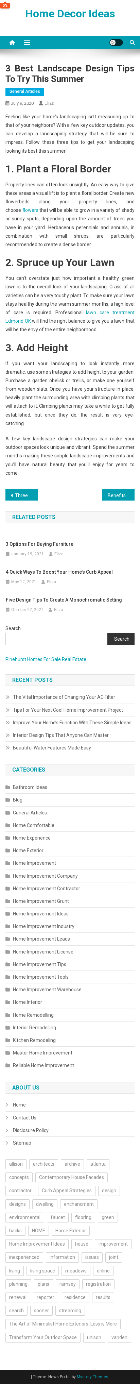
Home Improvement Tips (39, 964)
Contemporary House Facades (71, 1177)
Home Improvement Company (45, 876)
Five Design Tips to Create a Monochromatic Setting (64, 600)
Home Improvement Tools (41, 977)
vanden (119, 1337)
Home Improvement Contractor (46, 888)
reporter (45, 1297)
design (109, 1190)
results (103, 1297)
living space (42, 1270)
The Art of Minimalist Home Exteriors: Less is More (63, 1324)
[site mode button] (116, 42)
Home (19, 1105)
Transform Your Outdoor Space (43, 1337)
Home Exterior (28, 850)
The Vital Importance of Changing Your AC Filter (64, 697)
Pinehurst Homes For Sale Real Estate (45, 659)
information (62, 1257)
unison (94, 1337)
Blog (17, 800)
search (16, 1310)
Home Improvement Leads (41, 939)
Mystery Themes (92, 1376)
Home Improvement (34, 863)
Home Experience (32, 838)
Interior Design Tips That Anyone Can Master (61, 735)
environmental (24, 1217)
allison (16, 1164)
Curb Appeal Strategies (67, 1190)
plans (43, 1284)
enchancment (79, 1204)
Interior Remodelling (34, 1027)
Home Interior (27, 1002)
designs (17, 1204)
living (14, 1270)
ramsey (67, 1284)
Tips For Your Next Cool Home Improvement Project (68, 710)
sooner (41, 1310)
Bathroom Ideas (30, 787)
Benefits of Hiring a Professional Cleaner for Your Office (121, 495)
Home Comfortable (33, 825)
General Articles (25, 91)
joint (113, 1257)
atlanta (98, 1164)
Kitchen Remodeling (34, 1040)
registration (98, 1284)
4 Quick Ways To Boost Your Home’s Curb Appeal (59, 572)
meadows (76, 1270)
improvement (113, 1244)
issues (92, 1257)
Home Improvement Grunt (41, 901)
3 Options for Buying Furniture (39, 544)
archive (72, 1164)
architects (43, 1164)
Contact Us (24, 1117)
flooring (83, 1217)
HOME (38, 1230)
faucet (58, 1217)
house (81, 1244)
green (108, 1217)
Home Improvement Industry (43, 926)
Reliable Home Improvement (43, 1065)
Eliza (49, 103)
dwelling (45, 1204)
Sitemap (22, 1143)
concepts (19, 1177)
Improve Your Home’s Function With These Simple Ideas (72, 722)
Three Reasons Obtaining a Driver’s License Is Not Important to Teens (26, 495)
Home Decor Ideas (70, 13)
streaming (70, 1310)
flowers (30, 210)
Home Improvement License (43, 952)
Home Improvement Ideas (41, 913)
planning (18, 1284)
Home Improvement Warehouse (47, 989)
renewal (18, 1297)
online (103, 1270)
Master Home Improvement (42, 1053)
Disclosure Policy (31, 1130)
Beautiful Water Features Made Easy (52, 747)
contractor (20, 1190)
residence (75, 1297)
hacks (15, 1230)
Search (13, 628)
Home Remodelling (33, 1015)
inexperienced (24, 1257)
